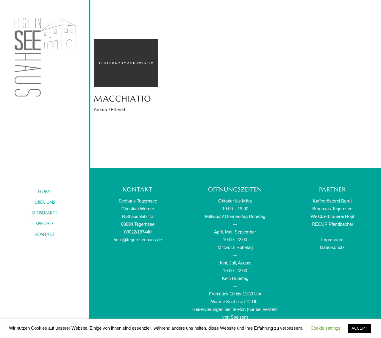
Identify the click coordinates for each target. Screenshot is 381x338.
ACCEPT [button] (359, 328)
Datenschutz (332, 247)
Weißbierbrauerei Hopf (332, 216)
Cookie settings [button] (325, 328)
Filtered (118, 109)
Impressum (332, 239)
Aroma (100, 109)
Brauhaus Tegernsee (332, 208)
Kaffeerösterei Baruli (332, 200)
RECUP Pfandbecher (332, 224)
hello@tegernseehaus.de (138, 239)
